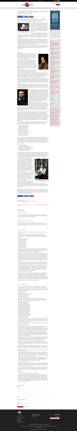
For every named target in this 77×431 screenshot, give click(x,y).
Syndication (18, 419)
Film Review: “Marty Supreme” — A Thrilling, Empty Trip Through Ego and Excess (54, 92)
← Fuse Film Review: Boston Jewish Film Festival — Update (24, 205)
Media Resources (19, 420)
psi (18, 284)
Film (25, 200)
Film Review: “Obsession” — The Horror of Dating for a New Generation (54, 76)
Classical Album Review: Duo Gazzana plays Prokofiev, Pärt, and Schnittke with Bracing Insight (55, 44)
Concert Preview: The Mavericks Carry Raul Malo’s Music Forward (54, 113)
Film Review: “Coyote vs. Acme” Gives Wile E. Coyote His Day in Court (54, 57)
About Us (18, 416)
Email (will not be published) (21, 399)
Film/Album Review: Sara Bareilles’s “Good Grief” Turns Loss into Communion (54, 116)
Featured (23, 200)
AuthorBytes (45, 429)
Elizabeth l (27, 201)
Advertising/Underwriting (20, 417)
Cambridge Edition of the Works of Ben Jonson (35, 224)
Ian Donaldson (32, 201)
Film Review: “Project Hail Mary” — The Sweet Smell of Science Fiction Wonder (54, 71)
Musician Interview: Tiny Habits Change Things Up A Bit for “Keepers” (54, 63)
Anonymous (21, 201)
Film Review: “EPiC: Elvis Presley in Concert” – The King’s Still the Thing (54, 87)
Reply (47, 282)
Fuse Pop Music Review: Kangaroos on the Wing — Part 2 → (41, 205)
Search (55, 37)
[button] (55, 3)
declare (31, 28)
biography (35, 201)
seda (51, 122)
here (31, 271)
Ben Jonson (24, 201)
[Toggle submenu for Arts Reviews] (25, 8)
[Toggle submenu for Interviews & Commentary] (35, 8)
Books (21, 200)
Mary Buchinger (52, 109)
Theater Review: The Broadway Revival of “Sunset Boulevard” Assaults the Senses (54, 81)
